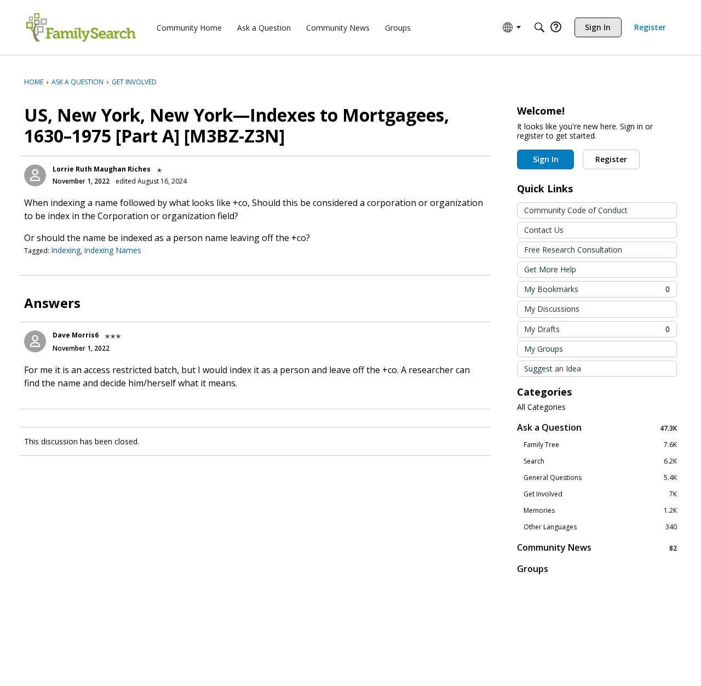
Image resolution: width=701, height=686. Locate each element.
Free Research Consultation (573, 249)
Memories (600, 511)
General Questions (600, 478)
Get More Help (550, 269)
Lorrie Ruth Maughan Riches (102, 169)
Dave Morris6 (76, 335)
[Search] (539, 27)
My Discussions (551, 309)
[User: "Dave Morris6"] (35, 341)
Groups (532, 568)
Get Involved (600, 494)
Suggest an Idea (552, 368)
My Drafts (597, 329)
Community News (597, 547)
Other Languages (600, 527)
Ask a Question (597, 427)
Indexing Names (112, 250)
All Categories (541, 407)
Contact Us (544, 230)
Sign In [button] (546, 159)
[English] (81, 27)
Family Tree (600, 445)
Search (600, 461)
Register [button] (611, 159)
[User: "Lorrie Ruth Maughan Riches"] (35, 175)
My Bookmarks (597, 289)
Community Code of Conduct (576, 210)
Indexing (66, 250)
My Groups (543, 349)
